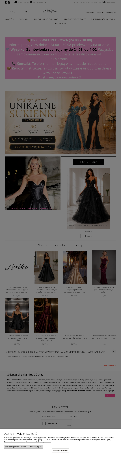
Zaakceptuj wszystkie (60, 450)
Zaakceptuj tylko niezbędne (15, 447)
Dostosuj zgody (35, 447)
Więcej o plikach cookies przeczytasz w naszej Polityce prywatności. (27, 442)
